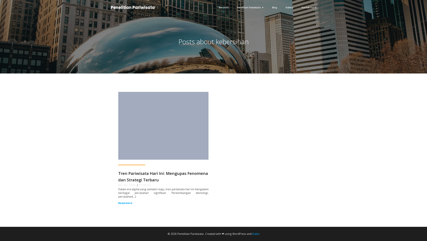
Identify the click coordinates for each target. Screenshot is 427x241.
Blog (274, 7)
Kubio (256, 234)
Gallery (289, 7)
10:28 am (145, 185)
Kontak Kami (309, 7)
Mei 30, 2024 (127, 185)
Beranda (224, 7)
